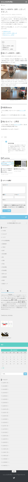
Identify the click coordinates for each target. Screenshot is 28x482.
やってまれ (23, 295)
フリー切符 (16, 296)
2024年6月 (4, 389)
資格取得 (4, 277)
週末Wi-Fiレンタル (19, 168)
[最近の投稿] (20, 291)
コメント (5, 184)
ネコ (5, 137)
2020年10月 (5, 435)
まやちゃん (16, 124)
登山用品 (4, 267)
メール (16, 194)
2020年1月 (4, 445)
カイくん (21, 110)
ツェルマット (4, 296)
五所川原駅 (19, 300)
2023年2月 (4, 402)
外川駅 (11, 302)
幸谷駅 (14, 302)
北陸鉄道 (23, 300)
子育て (4, 247)
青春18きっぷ (7, 309)
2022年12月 (5, 409)
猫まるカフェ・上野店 (8, 49)
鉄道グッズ (5, 283)
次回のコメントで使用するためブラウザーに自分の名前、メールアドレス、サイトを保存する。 (14, 206)
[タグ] (7, 291)
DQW (10, 295)
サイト (4, 199)
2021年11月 (5, 425)
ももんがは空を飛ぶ (7, 2)
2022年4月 (4, 422)
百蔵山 (17, 305)
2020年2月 (4, 442)
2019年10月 (5, 455)
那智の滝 (10, 307)
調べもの (3, 5)
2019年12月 (5, 449)
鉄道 (3, 280)
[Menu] (26, 2)
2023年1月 (4, 406)
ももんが (4, 234)
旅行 (3, 250)
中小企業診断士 (6, 240)
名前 (4, 194)
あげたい (13, 295)
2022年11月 (5, 412)
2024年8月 (4, 386)
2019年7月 (4, 465)
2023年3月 (4, 399)
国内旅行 (4, 244)
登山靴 (12, 305)
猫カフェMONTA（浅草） (9, 33)
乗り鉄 (14, 300)
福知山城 (4, 307)
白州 (15, 305)
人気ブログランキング (6, 337)
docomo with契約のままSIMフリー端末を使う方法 (7, 170)
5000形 (2, 295)
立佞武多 (7, 307)
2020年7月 (4, 439)
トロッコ (9, 296)
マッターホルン (10, 298)
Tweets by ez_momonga (6, 315)
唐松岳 (8, 302)
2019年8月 (4, 462)
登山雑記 (4, 270)
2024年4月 (4, 392)
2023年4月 (4, 396)
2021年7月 (4, 429)
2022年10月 (5, 416)
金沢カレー (14, 307)
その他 (4, 230)
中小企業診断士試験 (6, 300)
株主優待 (4, 253)
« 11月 (2, 368)
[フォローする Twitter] (26, 217)
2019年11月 (5, 452)
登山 (3, 263)
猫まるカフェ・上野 (8, 35)
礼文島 (20, 305)
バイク (4, 237)
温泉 (3, 260)
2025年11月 (5, 382)
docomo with (6, 295)
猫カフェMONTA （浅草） (8, 45)
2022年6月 (4, 419)
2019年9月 (4, 459)
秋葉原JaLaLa (6, 31)
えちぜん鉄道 (18, 295)
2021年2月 (4, 432)
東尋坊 (16, 302)
